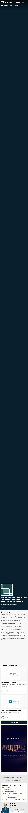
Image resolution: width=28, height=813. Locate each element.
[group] (6, 5)
